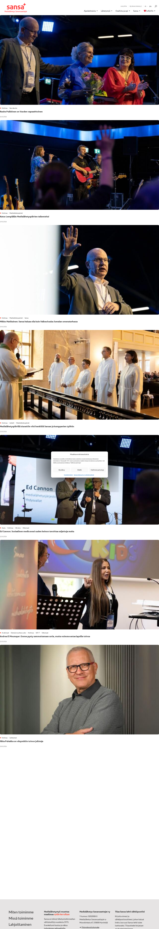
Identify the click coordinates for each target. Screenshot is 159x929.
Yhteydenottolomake (90, 927)
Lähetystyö (105, 11)
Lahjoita (149, 11)
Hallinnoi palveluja (97, 470)
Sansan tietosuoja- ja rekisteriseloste (84, 475)
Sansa (135, 11)
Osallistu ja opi (122, 11)
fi (145, 6)
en (150, 6)
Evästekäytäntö (68, 475)
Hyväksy (62, 470)
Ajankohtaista (90, 11)
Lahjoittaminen (20, 924)
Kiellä (79, 470)
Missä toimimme (21, 918)
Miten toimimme (21, 912)
